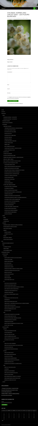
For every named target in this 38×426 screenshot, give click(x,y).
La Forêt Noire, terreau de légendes (9, 184)
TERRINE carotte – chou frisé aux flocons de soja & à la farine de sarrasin (16, 303)
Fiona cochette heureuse (7, 228)
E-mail (8, 88)
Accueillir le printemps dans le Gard (9, 155)
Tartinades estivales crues (8, 292)
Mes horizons (4, 124)
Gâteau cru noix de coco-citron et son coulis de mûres (13, 345)
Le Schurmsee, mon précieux (9, 188)
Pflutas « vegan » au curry (8, 325)
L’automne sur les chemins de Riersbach (10, 210)
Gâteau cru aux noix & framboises (10, 343)
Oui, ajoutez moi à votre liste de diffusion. (16, 103)
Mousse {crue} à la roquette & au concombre (11, 314)
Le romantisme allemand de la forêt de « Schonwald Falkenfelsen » (15, 197)
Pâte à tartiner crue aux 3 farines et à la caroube (12, 376)
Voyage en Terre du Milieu (8, 142)
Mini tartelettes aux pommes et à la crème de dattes (13, 363)
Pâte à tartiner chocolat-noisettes (10, 354)
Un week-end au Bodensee (7, 153)
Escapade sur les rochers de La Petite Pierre (11, 168)
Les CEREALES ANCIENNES (7, 246)
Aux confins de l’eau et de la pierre (6, 395)
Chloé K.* (3, 8)
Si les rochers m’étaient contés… (9, 164)
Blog (2, 241)
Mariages (4, 230)
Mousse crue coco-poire (8, 356)
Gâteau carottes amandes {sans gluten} (11, 372)
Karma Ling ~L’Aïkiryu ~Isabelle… (23, 18)
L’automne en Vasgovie (8, 137)
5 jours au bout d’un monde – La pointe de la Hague (12, 148)
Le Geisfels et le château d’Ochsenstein (10, 175)
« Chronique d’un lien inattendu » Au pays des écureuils (9, 388)
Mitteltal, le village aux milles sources (10, 190)
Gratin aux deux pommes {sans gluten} (10, 301)
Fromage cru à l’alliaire (8, 259)
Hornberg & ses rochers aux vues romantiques (12, 195)
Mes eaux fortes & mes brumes (7, 122)
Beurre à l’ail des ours (8, 272)
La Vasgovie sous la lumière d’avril (10, 135)
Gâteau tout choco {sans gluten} (9, 367)
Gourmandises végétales (5, 252)
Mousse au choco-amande (8, 374)
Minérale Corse (7, 144)
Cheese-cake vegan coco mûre (9, 334)
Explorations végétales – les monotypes (10, 117)
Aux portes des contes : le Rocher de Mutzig (11, 173)
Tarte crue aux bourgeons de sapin (10, 330)
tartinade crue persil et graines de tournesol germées (13, 268)
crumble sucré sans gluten (9, 361)
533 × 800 (15, 18)
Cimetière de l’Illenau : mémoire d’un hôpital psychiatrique (10, 393)
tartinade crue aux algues (8, 321)
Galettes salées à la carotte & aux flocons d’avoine (13, 257)
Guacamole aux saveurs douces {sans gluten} (12, 270)
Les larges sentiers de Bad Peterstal (10, 208)
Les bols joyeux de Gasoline (8, 239)
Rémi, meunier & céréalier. (7, 237)
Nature (3, 215)
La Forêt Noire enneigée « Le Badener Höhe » (11, 206)
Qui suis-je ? (3, 111)
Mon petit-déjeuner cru (8, 332)
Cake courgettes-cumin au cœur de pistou (11, 288)
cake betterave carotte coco (9, 279)
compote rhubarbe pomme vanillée (10, 336)
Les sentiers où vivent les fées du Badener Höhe (12, 199)
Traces (3, 115)
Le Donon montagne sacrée (9, 177)
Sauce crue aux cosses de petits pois (10, 283)
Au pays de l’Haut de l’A (8, 133)
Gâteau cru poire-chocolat (8, 352)
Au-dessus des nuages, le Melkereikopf (10, 186)
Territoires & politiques (7, 126)
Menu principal (37, 8)
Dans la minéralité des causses (9, 146)
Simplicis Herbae (6, 248)
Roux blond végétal (7, 310)
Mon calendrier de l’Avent (7, 250)
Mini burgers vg (7, 299)
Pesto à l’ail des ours (7, 263)
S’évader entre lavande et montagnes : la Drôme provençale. (13, 157)
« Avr (2, 420)
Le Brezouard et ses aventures (9, 179)
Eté (4, 281)
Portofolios (3, 113)
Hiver (4, 312)
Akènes (4, 217)
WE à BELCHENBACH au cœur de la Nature (10, 226)
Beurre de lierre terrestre (8, 261)
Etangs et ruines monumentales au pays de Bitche (12, 166)
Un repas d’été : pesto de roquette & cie (10, 290)
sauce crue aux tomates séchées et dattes (11, 294)
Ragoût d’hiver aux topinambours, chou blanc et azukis (13, 323)
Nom (8, 84)
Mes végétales (5, 219)
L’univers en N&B (6, 221)
